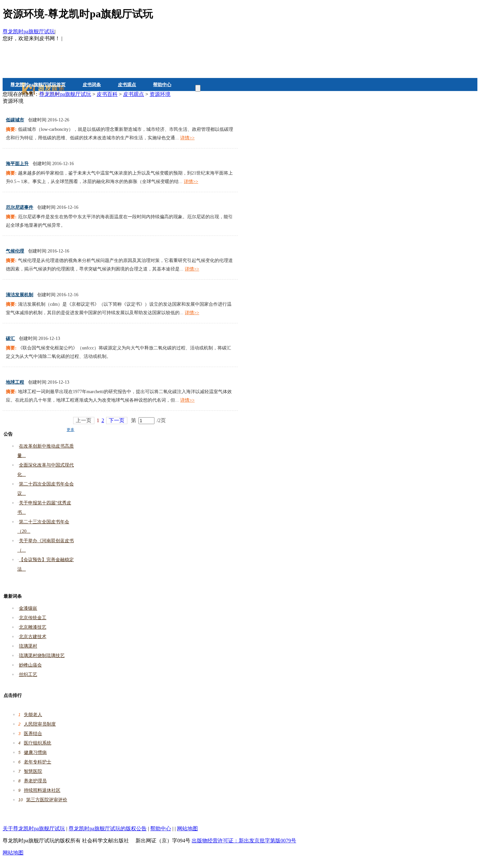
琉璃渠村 (28, 646)
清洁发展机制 (19, 294)
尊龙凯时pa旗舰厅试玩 (29, 31)
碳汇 (10, 338)
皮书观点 (127, 84)
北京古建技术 (32, 636)
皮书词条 (92, 84)
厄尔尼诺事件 (19, 207)
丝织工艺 (28, 674)
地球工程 (15, 382)
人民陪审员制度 (40, 724)
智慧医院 (33, 771)
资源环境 (160, 94)
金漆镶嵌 (28, 608)
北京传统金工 (32, 617)
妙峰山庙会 (30, 665)
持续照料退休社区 (42, 790)
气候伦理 (15, 251)
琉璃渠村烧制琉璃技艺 (42, 655)
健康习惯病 (35, 752)
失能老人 (33, 714)
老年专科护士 (37, 761)
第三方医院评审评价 (46, 799)
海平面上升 (17, 163)
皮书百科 (107, 94)
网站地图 (187, 828)
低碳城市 (15, 119)
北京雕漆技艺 (32, 627)
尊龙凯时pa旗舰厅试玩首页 (38, 84)
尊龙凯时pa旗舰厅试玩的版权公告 (108, 828)
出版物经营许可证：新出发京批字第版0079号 (244, 840)
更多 (70, 429)
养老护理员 (35, 780)
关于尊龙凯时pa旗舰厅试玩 (34, 828)
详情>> (187, 137)
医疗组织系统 (37, 743)
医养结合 (33, 733)
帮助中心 (162, 84)
